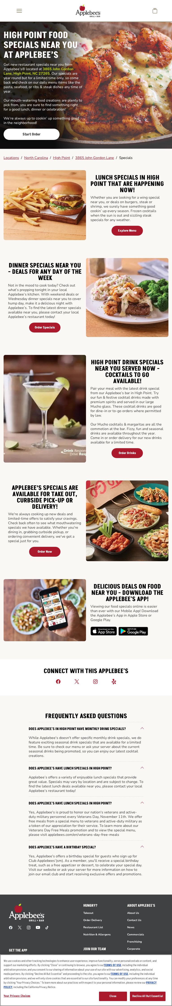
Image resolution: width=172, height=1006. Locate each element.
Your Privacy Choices (17, 996)
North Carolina (36, 158)
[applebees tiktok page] (46, 927)
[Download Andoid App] (133, 631)
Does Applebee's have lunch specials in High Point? (70, 768)
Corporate (133, 949)
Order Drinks (127, 453)
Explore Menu (127, 230)
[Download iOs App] (103, 631)
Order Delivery (92, 920)
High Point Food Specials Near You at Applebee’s (40, 45)
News (130, 927)
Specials (126, 157)
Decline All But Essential (147, 996)
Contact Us (134, 920)
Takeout (88, 913)
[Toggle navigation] (19, 11)
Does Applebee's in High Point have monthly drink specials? (77, 728)
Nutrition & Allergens (97, 934)
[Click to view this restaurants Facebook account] (58, 681)
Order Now (45, 552)
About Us (133, 913)
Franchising (134, 941)
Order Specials (45, 327)
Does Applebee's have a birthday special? (62, 847)
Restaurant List (93, 927)
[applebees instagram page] (28, 927)
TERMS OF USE (112, 965)
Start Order (32, 134)
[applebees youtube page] (38, 927)
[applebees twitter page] (20, 927)
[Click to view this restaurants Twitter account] (77, 681)
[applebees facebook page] (11, 927)
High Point (61, 158)
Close (113, 996)
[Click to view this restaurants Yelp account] (114, 681)
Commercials (135, 934)
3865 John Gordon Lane (94, 158)
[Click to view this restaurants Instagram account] (95, 681)
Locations (11, 158)
